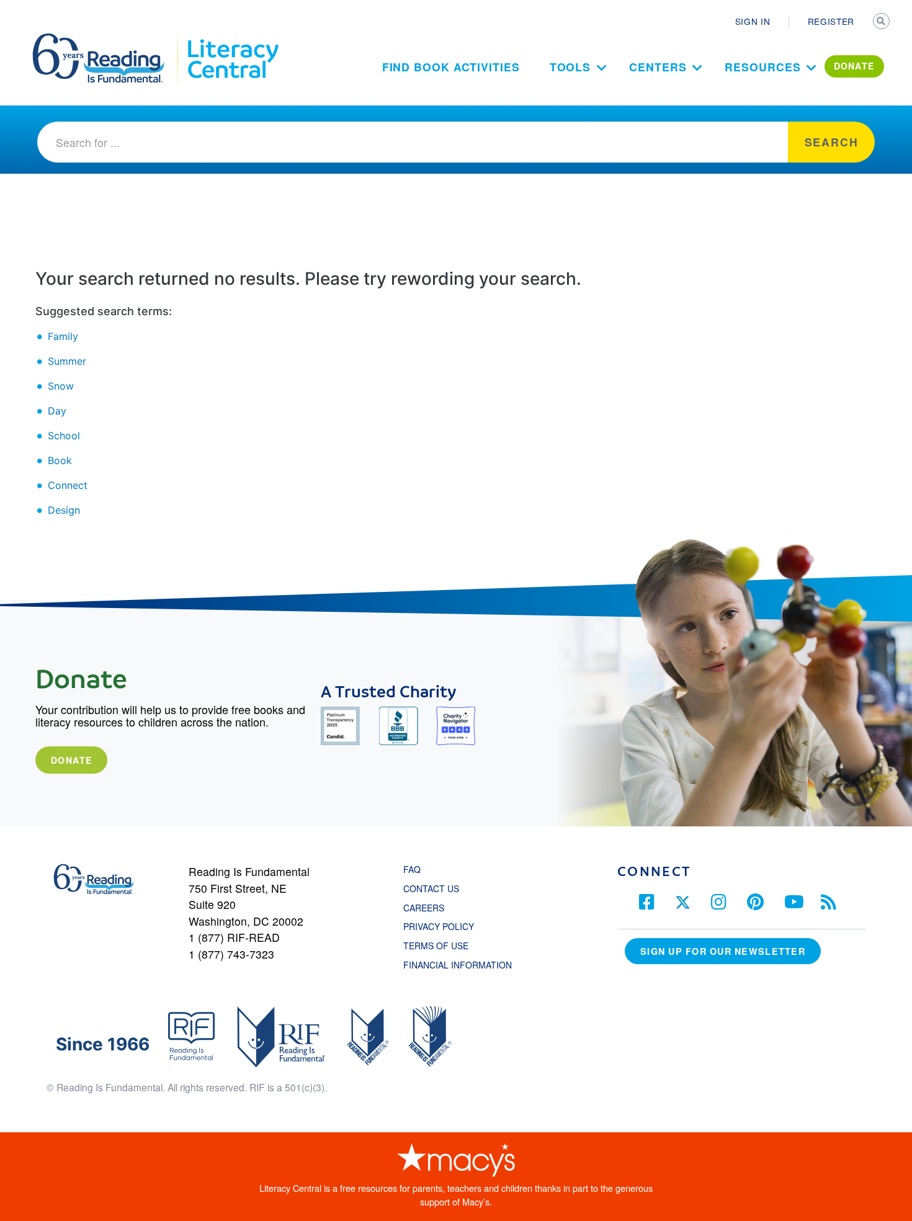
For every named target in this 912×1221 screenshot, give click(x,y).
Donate (71, 760)
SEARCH (882, 22)
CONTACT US (435, 888)
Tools (570, 66)
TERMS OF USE (442, 945)
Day (57, 411)
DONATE (854, 66)
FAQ (412, 869)
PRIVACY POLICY (438, 926)
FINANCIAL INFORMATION (457, 965)
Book (60, 460)
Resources (762, 66)
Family (63, 336)
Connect (67, 485)
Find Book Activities (451, 66)
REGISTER (831, 21)
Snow (61, 386)
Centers (657, 66)
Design (64, 510)
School (64, 435)
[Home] (107, 39)
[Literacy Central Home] (232, 39)
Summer (67, 361)
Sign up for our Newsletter (722, 951)
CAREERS (423, 907)
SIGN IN (753, 21)
